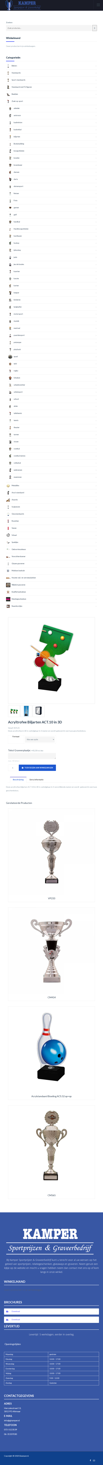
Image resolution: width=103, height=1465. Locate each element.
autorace (17, 115)
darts (16, 179)
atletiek (17, 108)
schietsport (18, 392)
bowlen (16, 158)
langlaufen (18, 307)
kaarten (17, 271)
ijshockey (17, 250)
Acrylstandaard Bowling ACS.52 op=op (51, 1096)
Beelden (15, 94)
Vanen (14, 528)
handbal (17, 222)
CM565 (52, 1195)
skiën (16, 406)
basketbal (17, 129)
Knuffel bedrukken (19, 592)
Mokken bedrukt (18, 571)
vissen (16, 442)
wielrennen (18, 470)
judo (15, 257)
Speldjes (15, 542)
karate (16, 278)
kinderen (17, 300)
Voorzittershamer (18, 556)
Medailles (15, 485)
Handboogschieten (21, 229)
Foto (15, 200)
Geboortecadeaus (19, 549)
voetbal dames (19, 456)
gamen (16, 207)
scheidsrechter (19, 385)
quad (16, 356)
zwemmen (18, 477)
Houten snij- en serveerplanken (24, 578)
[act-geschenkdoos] (39, 711)
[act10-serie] (14, 711)
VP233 (51, 898)
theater (16, 427)
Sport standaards (18, 80)
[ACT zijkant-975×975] (26, 711)
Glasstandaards (18, 514)
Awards (15, 500)
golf (15, 215)
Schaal (14, 535)
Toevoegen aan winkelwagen (38, 768)
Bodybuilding (19, 144)
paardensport (19, 335)
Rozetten (15, 521)
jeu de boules (19, 264)
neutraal (17, 328)
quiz (15, 364)
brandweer (18, 165)
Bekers (14, 66)
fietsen (16, 193)
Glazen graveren (18, 563)
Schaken (17, 378)
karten (16, 285)
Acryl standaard (18, 493)
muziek (16, 321)
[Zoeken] (94, 28)
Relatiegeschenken (19, 599)
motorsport (18, 314)
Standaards (16, 73)
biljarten (17, 137)
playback (17, 349)
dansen (16, 172)
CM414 (52, 997)
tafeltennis (18, 413)
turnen (16, 434)
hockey (16, 243)
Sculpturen (16, 507)
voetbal (17, 449)
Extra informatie (36, 780)
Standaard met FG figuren (22, 87)
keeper (16, 293)
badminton (18, 122)
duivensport (18, 186)
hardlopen (18, 236)
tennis (16, 420)
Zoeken (9, 22)
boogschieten (19, 151)
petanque (17, 342)
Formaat (15, 736)
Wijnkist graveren (18, 585)
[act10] (51, 660)
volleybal (17, 463)
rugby (16, 371)
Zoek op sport (17, 101)
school (16, 399)
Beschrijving (18, 780)
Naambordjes (17, 606)
